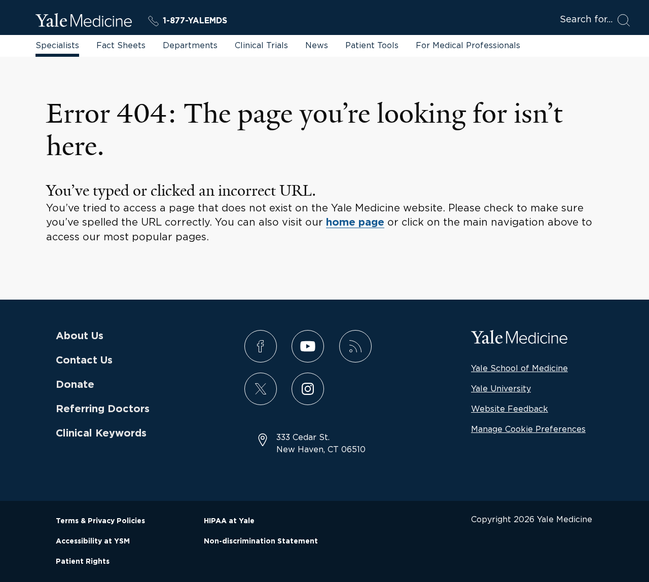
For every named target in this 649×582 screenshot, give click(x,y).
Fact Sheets (121, 45)
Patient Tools (372, 45)
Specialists (57, 45)
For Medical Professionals (468, 45)
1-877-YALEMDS (195, 21)
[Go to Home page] (83, 21)
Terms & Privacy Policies (100, 521)
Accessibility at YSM (93, 541)
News (316, 45)
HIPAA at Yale (229, 521)
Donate (75, 385)
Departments (190, 45)
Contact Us (84, 360)
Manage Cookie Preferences (528, 428)
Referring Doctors (103, 409)
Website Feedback (509, 408)
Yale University (501, 388)
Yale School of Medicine (519, 368)
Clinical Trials (261, 45)
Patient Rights (83, 561)
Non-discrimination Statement (261, 541)
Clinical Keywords (101, 433)
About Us (79, 336)
